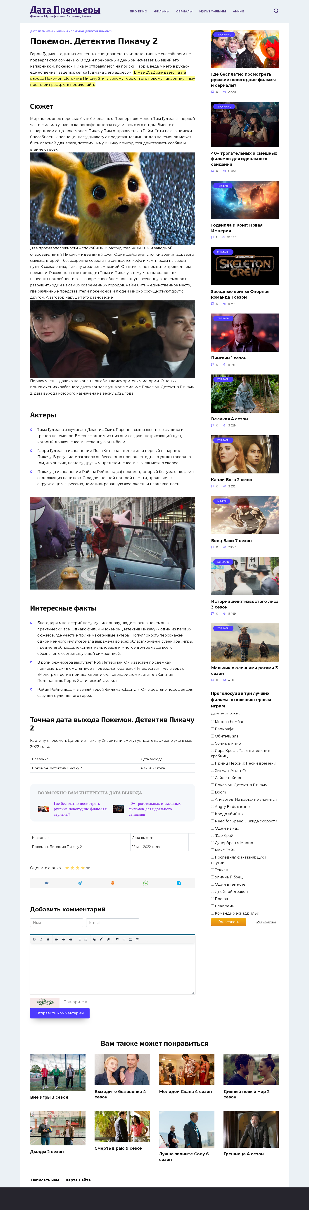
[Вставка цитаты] (117, 939)
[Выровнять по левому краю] (56, 939)
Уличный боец (228, 877)
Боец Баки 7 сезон (231, 540)
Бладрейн (224, 906)
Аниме (238, 11)
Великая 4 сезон (229, 419)
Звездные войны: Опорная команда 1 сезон (240, 294)
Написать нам (45, 1180)
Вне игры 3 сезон (49, 1097)
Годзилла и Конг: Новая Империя (237, 228)
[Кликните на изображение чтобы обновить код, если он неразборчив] (44, 1003)
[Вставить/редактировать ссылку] (101, 939)
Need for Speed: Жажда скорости (245, 821)
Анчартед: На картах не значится (245, 799)
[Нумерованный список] (86, 939)
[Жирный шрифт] (34, 939)
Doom (220, 792)
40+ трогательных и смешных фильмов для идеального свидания (155, 809)
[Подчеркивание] (48, 939)
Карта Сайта (78, 1180)
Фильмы (161, 11)
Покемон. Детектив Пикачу (240, 785)
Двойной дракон (231, 891)
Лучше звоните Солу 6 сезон (184, 1156)
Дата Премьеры (65, 9)
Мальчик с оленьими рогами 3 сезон (244, 670)
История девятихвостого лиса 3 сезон (244, 604)
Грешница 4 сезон (243, 1153)
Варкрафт (223, 729)
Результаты (266, 922)
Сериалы (184, 11)
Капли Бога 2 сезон (232, 479)
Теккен (221, 870)
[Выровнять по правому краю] (70, 939)
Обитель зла (226, 736)
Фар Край (223, 835)
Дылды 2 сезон (47, 1151)
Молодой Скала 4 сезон (185, 1091)
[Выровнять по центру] (63, 939)
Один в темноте (229, 884)
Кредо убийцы (228, 814)
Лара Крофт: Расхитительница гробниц (242, 753)
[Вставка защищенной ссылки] (108, 939)
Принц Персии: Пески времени (245, 763)
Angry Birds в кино (232, 807)
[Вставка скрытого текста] (137, 939)
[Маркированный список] (79, 939)
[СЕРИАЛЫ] (245, 282)
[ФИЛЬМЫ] (245, 216)
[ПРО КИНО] (245, 65)
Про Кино (138, 11)
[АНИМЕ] (245, 531)
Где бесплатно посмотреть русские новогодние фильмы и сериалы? (80, 809)
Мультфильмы (212, 11)
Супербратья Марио (233, 843)
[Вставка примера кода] (124, 939)
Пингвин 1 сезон (229, 358)
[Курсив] (41, 939)
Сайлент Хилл (227, 778)
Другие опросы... (225, 713)
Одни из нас (226, 828)
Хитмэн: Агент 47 (230, 770)
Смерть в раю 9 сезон (119, 1148)
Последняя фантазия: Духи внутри (238, 860)
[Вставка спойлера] (130, 939)
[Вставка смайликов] (94, 939)
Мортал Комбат (228, 722)
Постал (221, 899)
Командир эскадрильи (236, 913)
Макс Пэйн (225, 850)
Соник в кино (227, 743)
